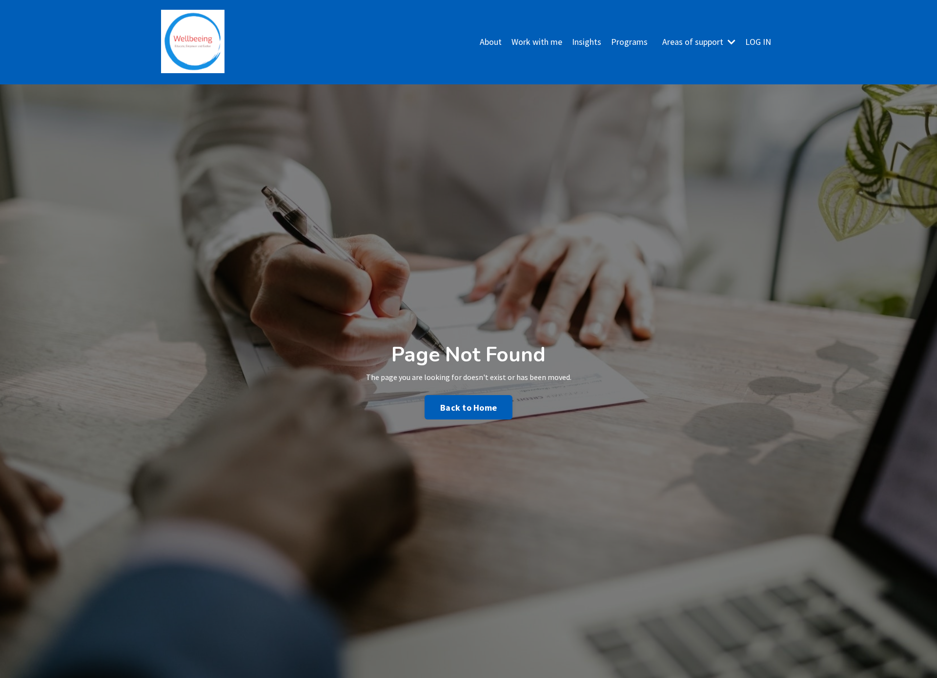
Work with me (536, 41)
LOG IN (758, 41)
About (491, 41)
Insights (586, 41)
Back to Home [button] (468, 407)
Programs (629, 41)
